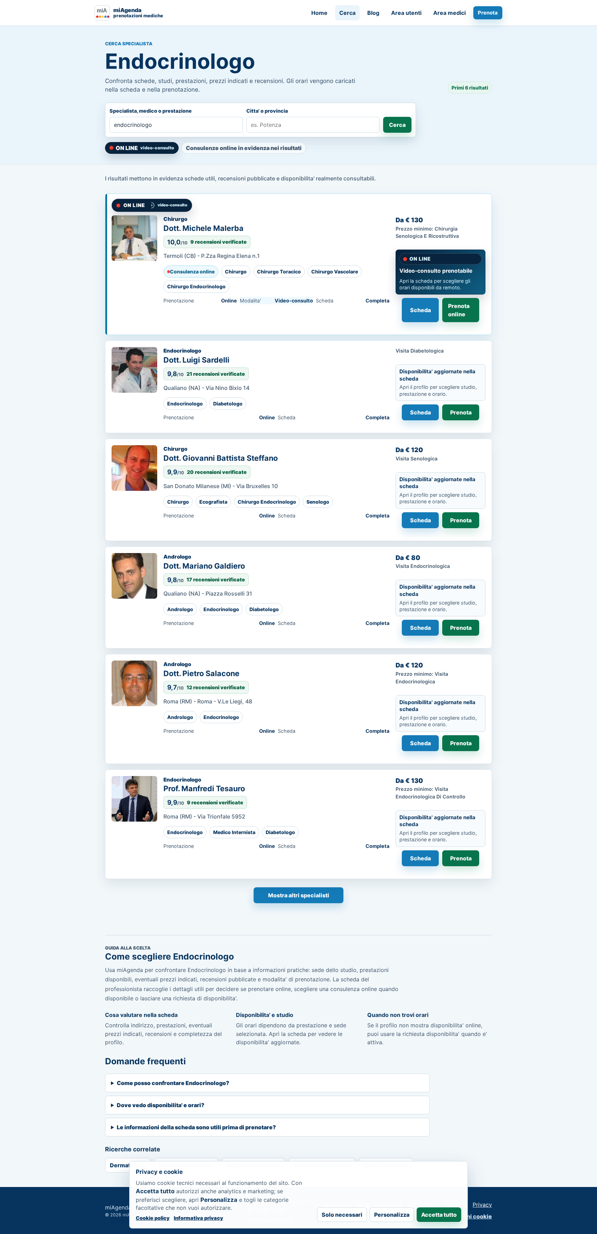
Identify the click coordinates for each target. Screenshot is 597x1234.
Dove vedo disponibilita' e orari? (161, 1105)
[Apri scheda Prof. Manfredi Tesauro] (134, 799)
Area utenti (406, 12)
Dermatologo (128, 1165)
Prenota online (459, 310)
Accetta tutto (439, 1214)
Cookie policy (153, 1218)
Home (319, 12)
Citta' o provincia (267, 111)
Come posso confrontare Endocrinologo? (173, 1082)
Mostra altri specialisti (298, 895)
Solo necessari (342, 1214)
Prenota (488, 13)
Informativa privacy (198, 1218)
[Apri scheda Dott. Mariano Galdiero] (134, 576)
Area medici (449, 12)
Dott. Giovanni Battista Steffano (220, 458)
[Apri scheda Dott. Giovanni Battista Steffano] (134, 468)
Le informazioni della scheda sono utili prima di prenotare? (196, 1127)
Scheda (420, 310)
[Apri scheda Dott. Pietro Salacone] (134, 683)
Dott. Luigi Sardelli (196, 359)
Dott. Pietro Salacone (201, 673)
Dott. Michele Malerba (203, 228)
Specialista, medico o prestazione (151, 111)
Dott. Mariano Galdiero (204, 565)
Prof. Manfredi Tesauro (204, 788)
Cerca (347, 12)
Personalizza (391, 1214)
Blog (373, 12)
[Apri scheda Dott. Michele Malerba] (134, 238)
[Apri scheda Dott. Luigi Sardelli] (134, 370)
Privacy (482, 1204)
